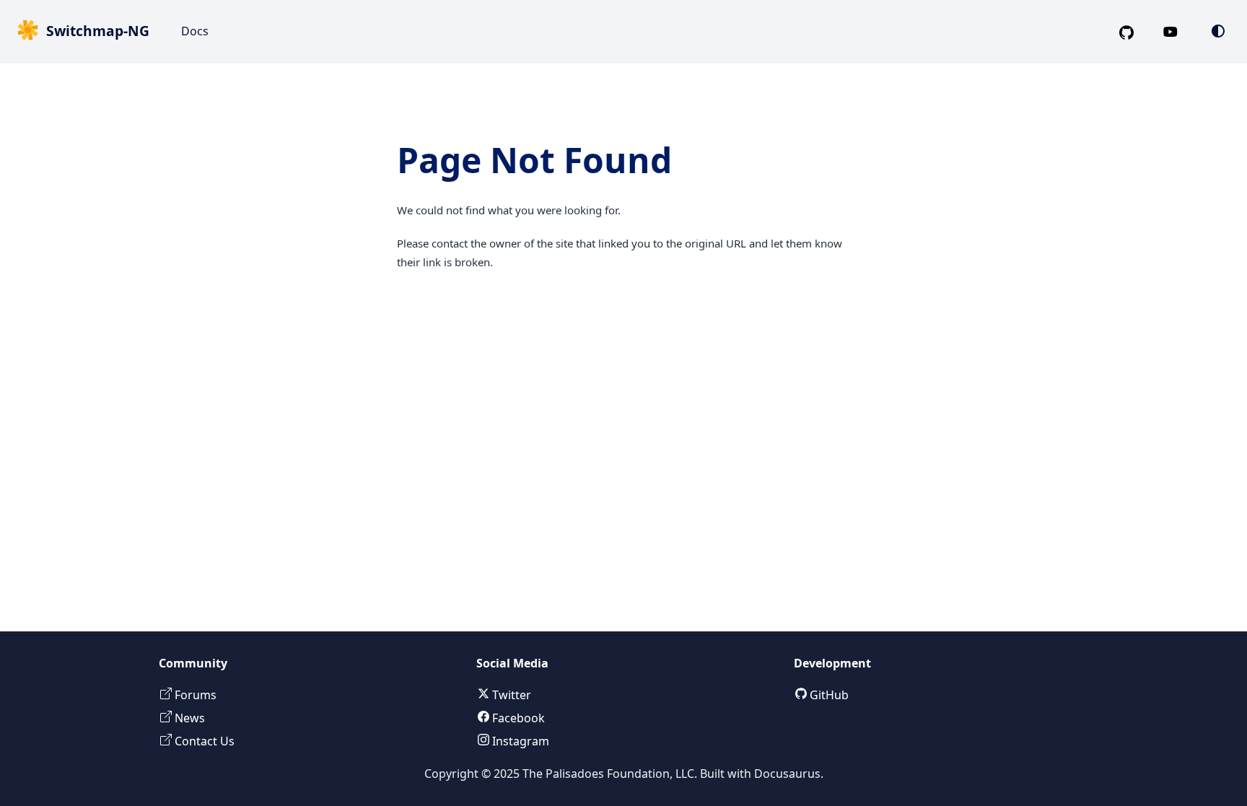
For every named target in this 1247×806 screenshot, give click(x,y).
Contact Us (203, 741)
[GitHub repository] (1132, 31)
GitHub (828, 695)
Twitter (510, 695)
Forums (194, 695)
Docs (195, 31)
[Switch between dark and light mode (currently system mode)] (1218, 31)
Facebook (517, 718)
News (188, 718)
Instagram (519, 741)
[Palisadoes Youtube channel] (1177, 31)
